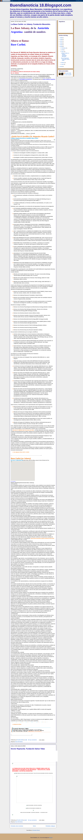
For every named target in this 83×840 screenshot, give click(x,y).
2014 (61, 43)
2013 (61, 44)
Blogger (50, 837)
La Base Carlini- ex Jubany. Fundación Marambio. (31, 24)
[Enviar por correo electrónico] (39, 740)
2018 (61, 39)
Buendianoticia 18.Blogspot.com (40, 5)
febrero (63, 62)
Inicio (34, 826)
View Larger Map (13, 481)
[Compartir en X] (41, 740)
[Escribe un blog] (40, 740)
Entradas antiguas (50, 826)
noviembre (63, 48)
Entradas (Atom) (36, 830)
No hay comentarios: (32, 739)
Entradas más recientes (17, 826)
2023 (61, 37)
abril (62, 49)
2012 (61, 46)
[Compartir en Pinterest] (43, 740)
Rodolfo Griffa (68, 73)
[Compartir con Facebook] (42, 740)
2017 (61, 41)
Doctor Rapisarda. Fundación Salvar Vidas (28, 749)
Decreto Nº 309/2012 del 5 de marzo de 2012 (23, 430)
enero (62, 64)
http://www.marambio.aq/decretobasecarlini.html (42, 538)
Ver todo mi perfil (67, 74)
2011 (61, 66)
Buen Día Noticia (19, 741)
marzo (62, 51)
